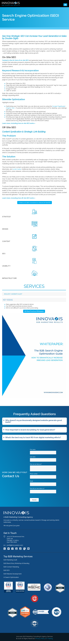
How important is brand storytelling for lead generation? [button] (30, 430)
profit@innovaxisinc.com (15, 545)
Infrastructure (9, 278)
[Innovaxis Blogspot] (28, 549)
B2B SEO (7, 570)
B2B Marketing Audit (10, 560)
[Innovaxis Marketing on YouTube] (16, 549)
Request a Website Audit (13, 294)
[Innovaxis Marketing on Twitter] (8, 549)
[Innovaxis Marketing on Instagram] (20, 549)
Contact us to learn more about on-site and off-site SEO (34, 202)
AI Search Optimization (11, 577)
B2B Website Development (13, 574)
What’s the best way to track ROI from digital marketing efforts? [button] (33, 437)
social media (17, 169)
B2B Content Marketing (11, 567)
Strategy (6, 217)
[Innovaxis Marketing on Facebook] (12, 549)
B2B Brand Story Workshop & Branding (16, 563)
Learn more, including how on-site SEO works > (18, 123)
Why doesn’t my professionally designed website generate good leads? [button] (33, 421)
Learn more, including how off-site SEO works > (18, 198)
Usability (6, 266)
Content (6, 241)
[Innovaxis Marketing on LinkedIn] (5, 549)
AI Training (49, 638)
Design (5, 229)
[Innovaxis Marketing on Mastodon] (24, 549)
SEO (3, 253)
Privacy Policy (40, 638)
